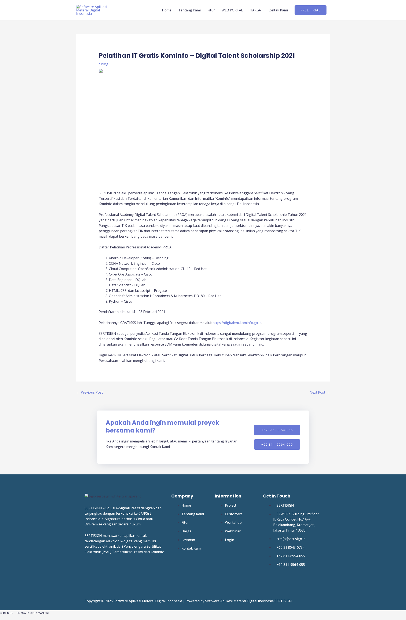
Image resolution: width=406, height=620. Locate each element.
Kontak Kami (278, 10)
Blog (104, 64)
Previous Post (90, 392)
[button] (310, 10)
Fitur (211, 10)
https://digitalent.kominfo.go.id (237, 322)
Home (166, 10)
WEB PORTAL (232, 10)
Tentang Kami (189, 10)
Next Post (319, 392)
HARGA (255, 10)
